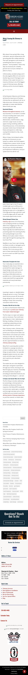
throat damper (6, 499)
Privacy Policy (14, 673)
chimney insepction (14, 465)
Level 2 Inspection (7, 491)
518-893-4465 (15, 25)
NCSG (21, 491)
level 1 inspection (13, 488)
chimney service (15, 475)
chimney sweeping (15, 478)
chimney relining (6, 472)
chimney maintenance (15, 470)
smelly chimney (16, 496)
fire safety (5, 486)
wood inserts (20, 502)
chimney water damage (8, 480)
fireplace (12, 483)
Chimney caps (7, 221)
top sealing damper (15, 499)
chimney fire (6, 465)
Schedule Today (5, 615)
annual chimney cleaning (16, 451)
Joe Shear (6, 42)
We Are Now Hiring (8, 594)
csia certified (6, 483)
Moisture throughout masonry (11, 111)
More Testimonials (8, 592)
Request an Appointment (14, 5)
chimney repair (15, 472)
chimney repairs (6, 475)
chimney (5, 459)
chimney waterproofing (9, 343)
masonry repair (15, 491)
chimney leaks (6, 470)
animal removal (6, 451)
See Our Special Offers (9, 596)
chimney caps (18, 459)
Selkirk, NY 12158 (6, 566)
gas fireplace (17, 486)
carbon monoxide (18, 457)
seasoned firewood (7, 496)
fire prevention (18, 483)
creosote (16, 480)
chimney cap (11, 459)
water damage (13, 502)
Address (3, 562)
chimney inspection (7, 467)
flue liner (11, 486)
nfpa (4, 494)
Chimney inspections (17, 467)
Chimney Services (8, 588)
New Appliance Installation (10, 590)
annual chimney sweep (8, 457)
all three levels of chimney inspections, (14, 395)
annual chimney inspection (8, 454)
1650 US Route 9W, (6, 564)
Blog (4, 598)
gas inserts (5, 488)
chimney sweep (6, 478)
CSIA (21, 480)
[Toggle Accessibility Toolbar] (24, 671)
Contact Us (4, 620)
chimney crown (15, 462)
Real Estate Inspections (11, 494)
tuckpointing (6, 502)
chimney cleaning (7, 462)
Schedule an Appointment (14, 523)
